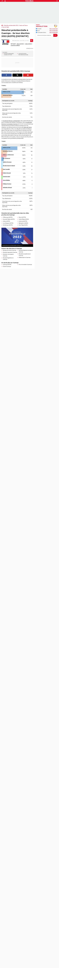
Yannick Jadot (6, 176)
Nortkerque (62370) (8, 225)
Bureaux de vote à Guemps (9, 250)
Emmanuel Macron (8, 95)
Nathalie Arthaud (7, 187)
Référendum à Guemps (25, 257)
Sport (38, 30)
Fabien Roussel (7, 173)
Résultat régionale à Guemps (10, 252)
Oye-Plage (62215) (23, 225)
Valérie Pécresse (7, 162)
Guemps (20, 53)
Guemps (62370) (7, 264)
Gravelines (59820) (15, 45)
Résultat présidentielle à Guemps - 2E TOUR (9, 54)
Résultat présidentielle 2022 (11, 25)
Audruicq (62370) (23, 221)
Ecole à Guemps (7, 266)
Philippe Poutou (7, 184)
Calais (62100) (28, 43)
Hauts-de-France (23, 25)
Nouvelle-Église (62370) (9, 219)
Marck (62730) (20, 43)
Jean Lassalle (6, 169)
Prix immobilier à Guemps (25, 264)
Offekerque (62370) (7, 217)
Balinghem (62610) (23, 223)
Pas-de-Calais (5, 27)
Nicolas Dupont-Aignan (9, 165)
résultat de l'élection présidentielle (11, 120)
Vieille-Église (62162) (24, 219)
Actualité (39, 28)
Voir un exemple (54, 28)
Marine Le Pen (6, 91)
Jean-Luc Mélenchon (8, 154)
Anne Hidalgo (6, 180)
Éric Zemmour (6, 158)
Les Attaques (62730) (8, 223)
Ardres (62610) (6, 221)
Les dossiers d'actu (41, 32)
